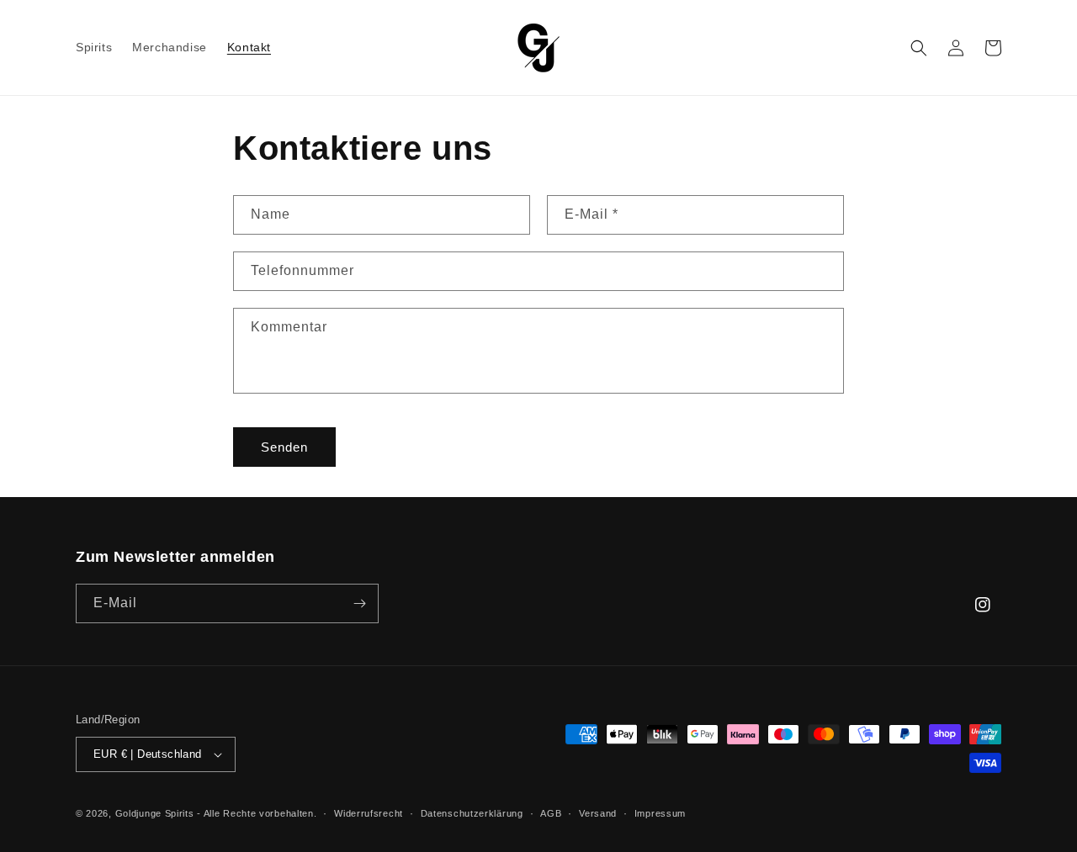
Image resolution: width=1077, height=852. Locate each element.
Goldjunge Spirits (154, 813)
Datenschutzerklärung (472, 813)
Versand (598, 813)
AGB (550, 813)
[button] (918, 47)
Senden (284, 447)
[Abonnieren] (359, 603)
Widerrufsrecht (368, 813)
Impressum (660, 813)
